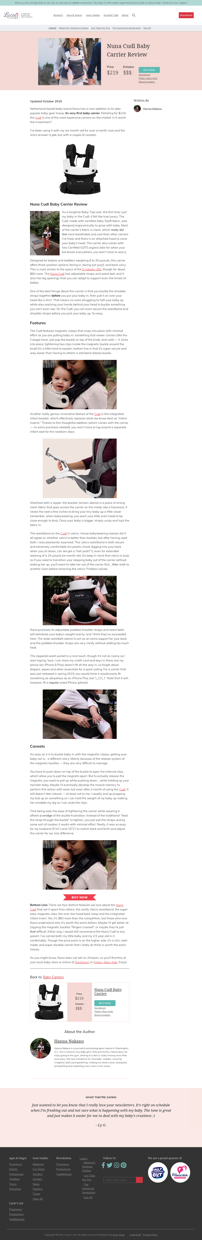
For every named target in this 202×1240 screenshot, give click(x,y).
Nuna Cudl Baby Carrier (108, 991)
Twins (12, 1184)
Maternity (38, 1164)
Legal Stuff (135, 1234)
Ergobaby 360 (91, 269)
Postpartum (16, 1174)
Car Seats (39, 1169)
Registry (58, 15)
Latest (83, 1158)
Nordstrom (144, 74)
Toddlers (14, 1179)
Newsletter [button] (186, 15)
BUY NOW (149, 69)
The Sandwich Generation (126, 28)
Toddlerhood (63, 1174)
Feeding (37, 1189)
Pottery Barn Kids (148, 78)
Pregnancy (15, 1164)
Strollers (37, 1174)
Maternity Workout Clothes (74, 28)
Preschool (15, 1189)
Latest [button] (52, 28)
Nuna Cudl (57, 273)
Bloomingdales (147, 81)
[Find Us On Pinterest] (123, 1167)
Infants (13, 1169)
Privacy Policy (150, 1234)
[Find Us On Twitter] (110, 1167)
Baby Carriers (53, 977)
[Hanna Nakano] (137, 108)
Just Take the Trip (100, 28)
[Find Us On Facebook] (103, 1167)
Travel (36, 1193)
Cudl (38, 117)
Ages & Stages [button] (74, 15)
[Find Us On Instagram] (117, 1167)
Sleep (36, 1184)
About (125, 15)
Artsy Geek (119, 1234)
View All (38, 1199)
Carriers (37, 1179)
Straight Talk (111, 15)
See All (147, 28)
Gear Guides (93, 15)
